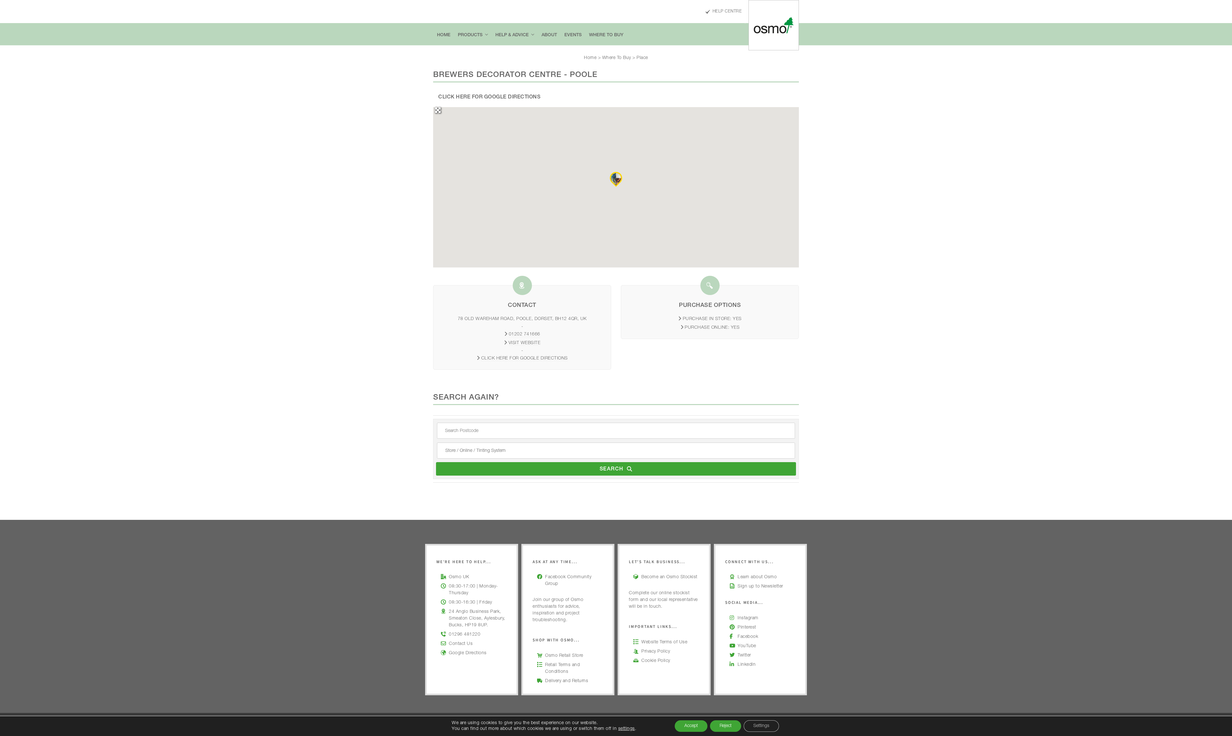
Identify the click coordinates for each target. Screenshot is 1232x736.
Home (590, 58)
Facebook (748, 637)
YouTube (747, 646)
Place (642, 58)
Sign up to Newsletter (760, 586)
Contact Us (461, 644)
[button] (616, 179)
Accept (691, 726)
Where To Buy (616, 58)
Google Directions (468, 653)
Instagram (748, 618)
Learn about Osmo (757, 577)
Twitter (744, 655)
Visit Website (525, 343)
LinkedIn (747, 665)
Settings (761, 726)
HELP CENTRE (727, 12)
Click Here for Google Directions (489, 97)
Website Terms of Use (664, 642)
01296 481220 (464, 634)
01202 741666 (524, 334)
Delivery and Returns (566, 681)
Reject (726, 726)
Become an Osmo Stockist (669, 577)
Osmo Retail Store (564, 656)
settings (626, 729)
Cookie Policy (655, 661)
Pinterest (747, 627)
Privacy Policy (655, 651)
